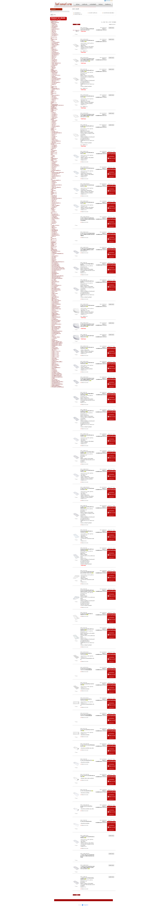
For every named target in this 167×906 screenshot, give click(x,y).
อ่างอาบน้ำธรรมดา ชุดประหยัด (108, 12)
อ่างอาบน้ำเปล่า (76, 12)
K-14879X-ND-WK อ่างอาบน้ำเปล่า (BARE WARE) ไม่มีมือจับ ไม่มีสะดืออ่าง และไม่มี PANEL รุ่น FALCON (87, 115)
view (76, 34)
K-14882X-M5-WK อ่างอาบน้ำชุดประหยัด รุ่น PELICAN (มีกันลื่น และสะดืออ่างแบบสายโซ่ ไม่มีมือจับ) (87, 234)
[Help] (55, 14)
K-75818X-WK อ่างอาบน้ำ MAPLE (86, 821)
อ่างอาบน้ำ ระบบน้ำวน (92, 12)
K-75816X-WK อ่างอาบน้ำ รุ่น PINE (86, 760)
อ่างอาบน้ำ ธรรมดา (77, 14)
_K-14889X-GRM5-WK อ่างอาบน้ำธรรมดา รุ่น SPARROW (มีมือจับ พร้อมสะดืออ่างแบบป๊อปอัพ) (87, 855)
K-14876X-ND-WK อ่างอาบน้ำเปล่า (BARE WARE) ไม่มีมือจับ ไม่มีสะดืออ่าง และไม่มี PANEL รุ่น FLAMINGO (87, 59)
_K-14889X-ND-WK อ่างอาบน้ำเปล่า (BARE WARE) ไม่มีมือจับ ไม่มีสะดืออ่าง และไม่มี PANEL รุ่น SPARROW (87, 867)
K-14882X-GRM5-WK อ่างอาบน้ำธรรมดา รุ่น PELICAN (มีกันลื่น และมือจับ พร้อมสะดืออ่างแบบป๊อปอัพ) (87, 219)
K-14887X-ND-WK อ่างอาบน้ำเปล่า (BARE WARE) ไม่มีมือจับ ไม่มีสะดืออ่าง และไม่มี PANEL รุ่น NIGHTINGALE (87, 379)
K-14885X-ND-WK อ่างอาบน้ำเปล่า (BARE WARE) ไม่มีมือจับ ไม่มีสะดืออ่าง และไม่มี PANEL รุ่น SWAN (87, 325)
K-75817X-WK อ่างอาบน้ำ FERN (85, 790)
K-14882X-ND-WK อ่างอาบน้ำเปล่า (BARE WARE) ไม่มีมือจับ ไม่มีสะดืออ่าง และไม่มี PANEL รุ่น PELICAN (87, 249)
